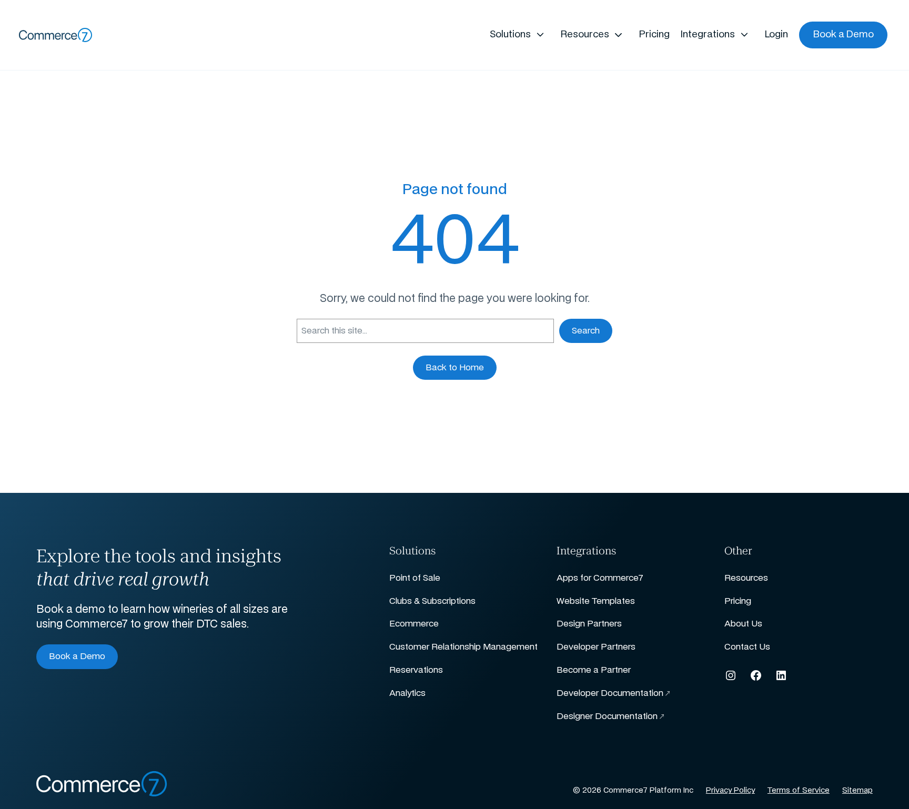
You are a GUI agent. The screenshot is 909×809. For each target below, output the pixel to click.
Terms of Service (798, 790)
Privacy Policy (730, 790)
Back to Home (455, 367)
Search (586, 331)
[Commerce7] (56, 35)
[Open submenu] (540, 35)
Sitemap (857, 790)
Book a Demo (77, 656)
